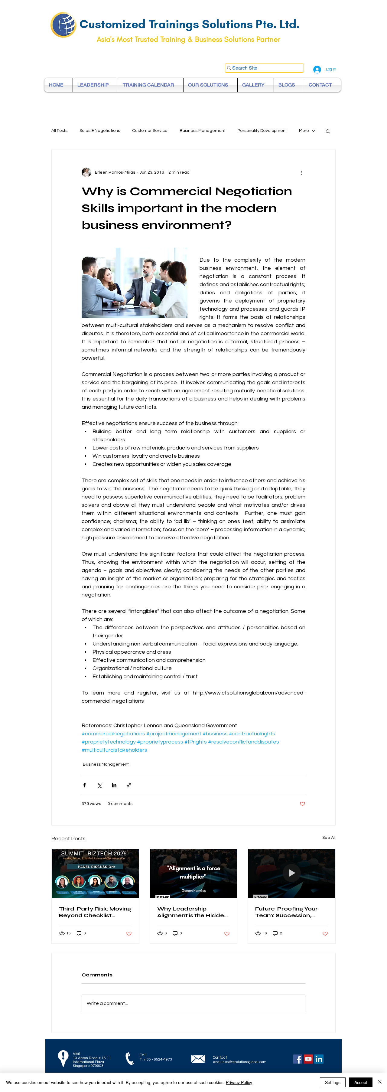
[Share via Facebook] (84, 785)
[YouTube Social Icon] (308, 1059)
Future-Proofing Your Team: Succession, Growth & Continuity (286, 912)
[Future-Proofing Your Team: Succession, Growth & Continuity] (291, 873)
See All (329, 837)
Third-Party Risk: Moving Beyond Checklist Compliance (95, 912)
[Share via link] (129, 785)
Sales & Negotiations (100, 131)
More (304, 131)
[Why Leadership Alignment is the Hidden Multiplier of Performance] (193, 873)
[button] (328, 131)
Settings (332, 1082)
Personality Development (262, 131)
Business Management (203, 131)
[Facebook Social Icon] (297, 1059)
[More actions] (301, 172)
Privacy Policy (239, 1082)
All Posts (59, 131)
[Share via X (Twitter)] (99, 785)
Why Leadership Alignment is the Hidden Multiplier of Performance (192, 912)
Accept (360, 1082)
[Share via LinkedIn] (114, 785)
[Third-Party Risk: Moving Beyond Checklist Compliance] (95, 873)
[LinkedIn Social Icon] (319, 1059)
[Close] (379, 1082)
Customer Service (149, 131)
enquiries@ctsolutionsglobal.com (239, 1062)
